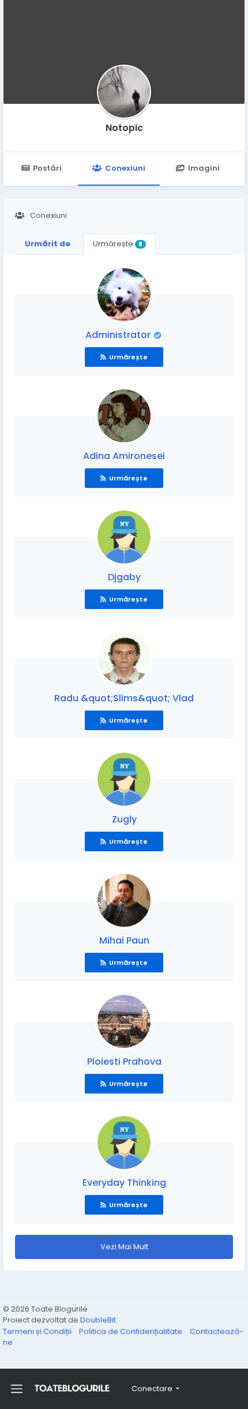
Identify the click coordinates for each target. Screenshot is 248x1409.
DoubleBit (98, 1319)
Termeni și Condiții (38, 1331)
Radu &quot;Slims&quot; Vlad (124, 698)
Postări (47, 168)
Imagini (204, 168)
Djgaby (124, 577)
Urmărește (117, 243)
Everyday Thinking (124, 1182)
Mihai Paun (124, 940)
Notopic (124, 128)
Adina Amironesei (124, 456)
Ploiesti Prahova (124, 1061)
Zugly (124, 819)
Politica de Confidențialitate (131, 1331)
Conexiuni (125, 168)
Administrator (119, 334)
